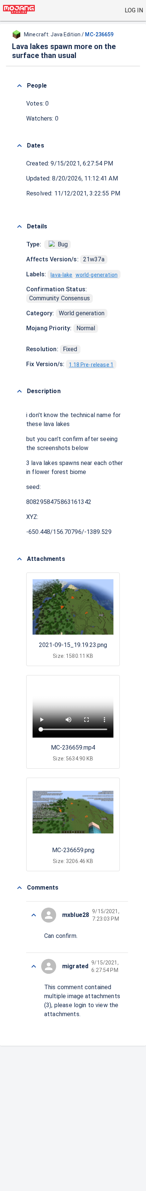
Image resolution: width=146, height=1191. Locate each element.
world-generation (97, 275)
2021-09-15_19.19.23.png (73, 644)
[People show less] (19, 85)
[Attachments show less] (19, 559)
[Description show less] (19, 391)
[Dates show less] (19, 145)
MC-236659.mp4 (73, 747)
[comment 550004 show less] (33, 915)
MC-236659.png (73, 850)
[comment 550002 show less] (33, 966)
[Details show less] (19, 226)
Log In (134, 10)
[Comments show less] (19, 887)
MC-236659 (99, 34)
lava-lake (61, 275)
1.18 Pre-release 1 (91, 365)
